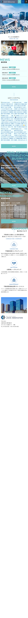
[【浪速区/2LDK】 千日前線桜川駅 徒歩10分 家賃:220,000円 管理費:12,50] (20, 134)
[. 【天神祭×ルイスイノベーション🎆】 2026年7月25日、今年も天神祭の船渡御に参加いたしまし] (20, 121)
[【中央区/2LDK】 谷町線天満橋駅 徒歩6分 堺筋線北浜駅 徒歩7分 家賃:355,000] (20, 108)
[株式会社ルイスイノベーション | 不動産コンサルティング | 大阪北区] (7, 1)
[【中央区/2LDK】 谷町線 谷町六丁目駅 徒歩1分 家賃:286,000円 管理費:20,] (7, 134)
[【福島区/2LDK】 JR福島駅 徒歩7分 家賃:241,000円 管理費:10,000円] (7, 121)
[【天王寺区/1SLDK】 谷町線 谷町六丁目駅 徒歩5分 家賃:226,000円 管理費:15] (7, 108)
